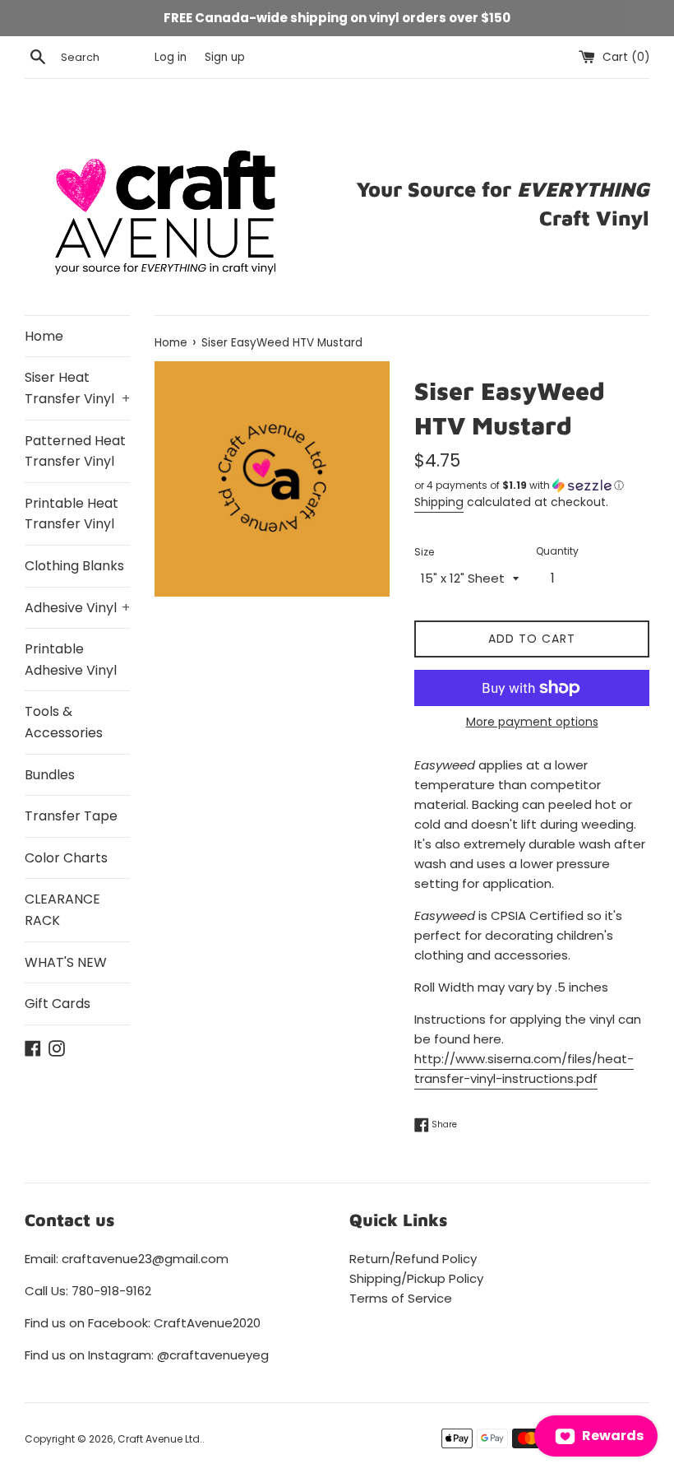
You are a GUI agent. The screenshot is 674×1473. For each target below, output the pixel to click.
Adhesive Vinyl (77, 607)
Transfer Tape (71, 815)
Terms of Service (400, 1298)
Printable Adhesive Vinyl (71, 659)
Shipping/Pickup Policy (416, 1278)
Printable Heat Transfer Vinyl (71, 514)
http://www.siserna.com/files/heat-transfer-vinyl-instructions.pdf (524, 1068)
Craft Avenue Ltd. (160, 1439)
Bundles (50, 774)
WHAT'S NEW (66, 962)
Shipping (439, 502)
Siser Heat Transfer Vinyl (77, 388)
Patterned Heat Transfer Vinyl (75, 451)
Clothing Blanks (74, 565)
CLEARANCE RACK (62, 910)
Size (424, 552)
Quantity (557, 551)
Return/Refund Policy (413, 1258)
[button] (531, 485)
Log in (171, 57)
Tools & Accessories (64, 722)
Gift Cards (57, 1003)
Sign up (225, 57)
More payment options (532, 721)
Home (44, 336)
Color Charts (66, 857)
